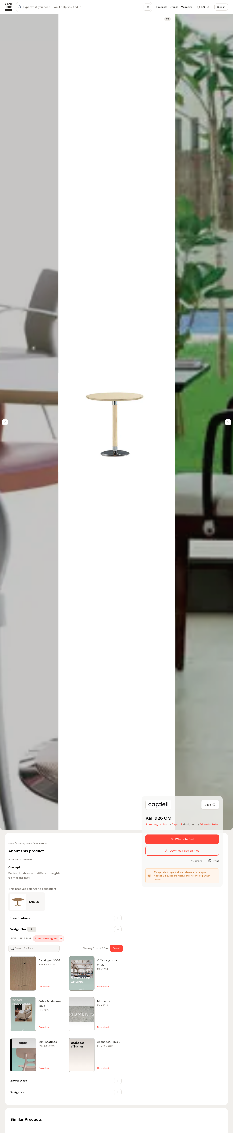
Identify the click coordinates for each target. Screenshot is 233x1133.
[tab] (13, 938)
